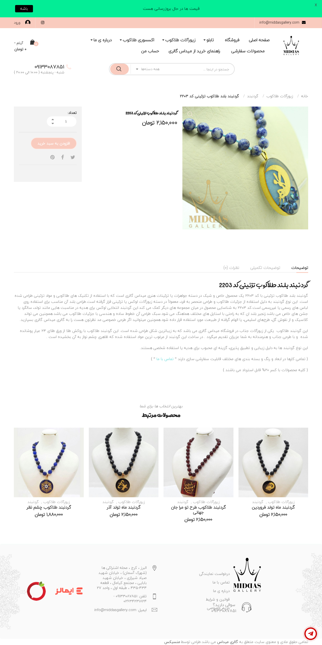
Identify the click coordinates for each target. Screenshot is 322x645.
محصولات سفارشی (248, 51)
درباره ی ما (103, 40)
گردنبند (252, 96)
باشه (24, 8)
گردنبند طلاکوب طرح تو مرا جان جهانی (198, 510)
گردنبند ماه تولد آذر (124, 507)
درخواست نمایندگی (214, 573)
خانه (304, 96)
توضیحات (299, 267)
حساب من (150, 51)
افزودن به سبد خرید (53, 143)
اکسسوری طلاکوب (138, 40)
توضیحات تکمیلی (265, 267)
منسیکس (172, 641)
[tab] (299, 268)
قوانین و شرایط (218, 599)
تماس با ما (165, 359)
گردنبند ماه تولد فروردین (273, 507)
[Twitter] (72, 157)
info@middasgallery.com (279, 22)
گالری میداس (227, 641)
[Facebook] (62, 157)
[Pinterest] (52, 157)
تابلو (210, 40)
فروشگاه (232, 40)
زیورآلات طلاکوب (180, 40)
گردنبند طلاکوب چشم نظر (48, 507)
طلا (78, 313)
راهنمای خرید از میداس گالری (194, 51)
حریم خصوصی (218, 608)
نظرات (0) (231, 267)
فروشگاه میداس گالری (216, 330)
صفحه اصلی (259, 40)
